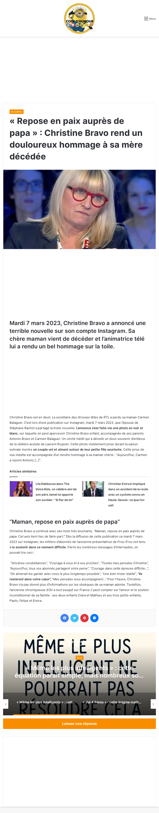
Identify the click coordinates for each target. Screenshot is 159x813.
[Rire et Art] (79, 18)
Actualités (16, 111)
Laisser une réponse (79, 724)
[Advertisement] (79, 70)
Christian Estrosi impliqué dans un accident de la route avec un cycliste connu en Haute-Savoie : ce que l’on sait (128, 494)
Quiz (79, 657)
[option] (79, 674)
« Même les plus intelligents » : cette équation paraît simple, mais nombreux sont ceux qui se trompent (80, 675)
